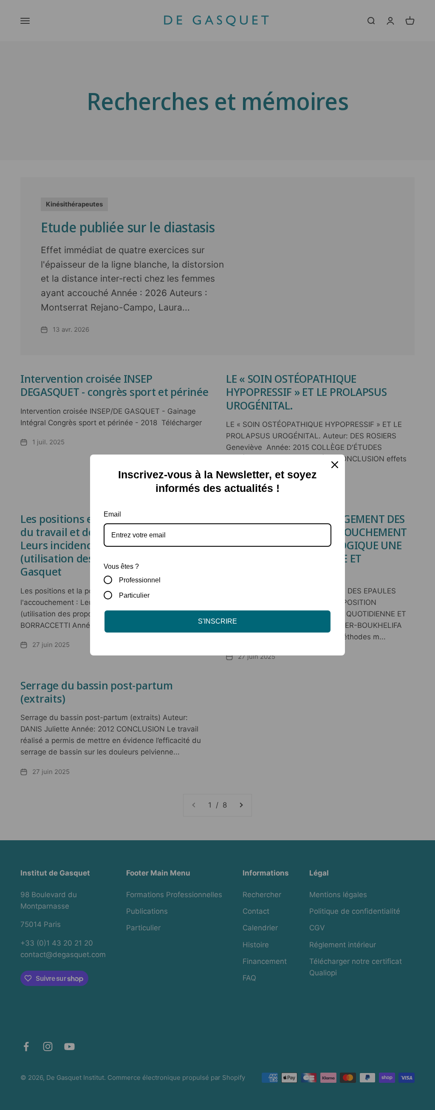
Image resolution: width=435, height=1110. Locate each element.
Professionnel (140, 580)
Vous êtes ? (121, 566)
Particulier (134, 595)
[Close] (335, 465)
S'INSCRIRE (217, 621)
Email (112, 514)
